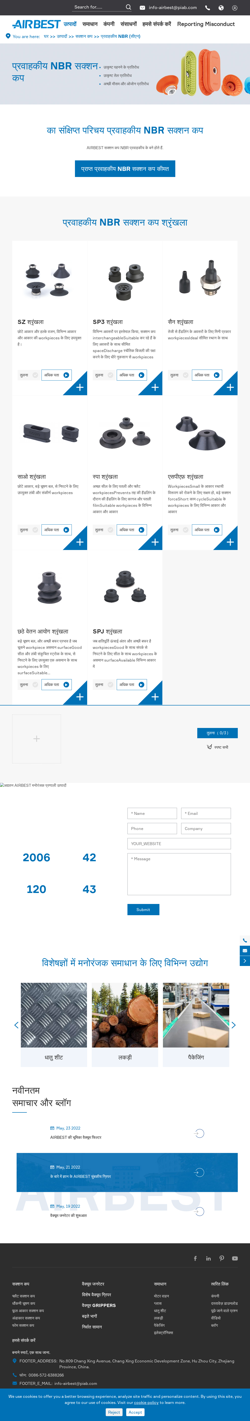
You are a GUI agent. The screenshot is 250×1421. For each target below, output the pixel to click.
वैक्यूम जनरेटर (93, 1283)
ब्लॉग (214, 1325)
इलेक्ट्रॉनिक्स (163, 1332)
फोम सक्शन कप (23, 1325)
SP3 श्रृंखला (108, 321)
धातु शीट (54, 1057)
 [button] (233, 1025)
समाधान (90, 24)
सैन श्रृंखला (180, 321)
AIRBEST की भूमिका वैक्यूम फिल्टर (75, 1137)
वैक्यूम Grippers (99, 1305)
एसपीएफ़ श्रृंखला (185, 476)
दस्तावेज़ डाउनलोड (224, 1303)
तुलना (29, 375)
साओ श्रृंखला (32, 476)
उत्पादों (70, 24)
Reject (114, 1412)
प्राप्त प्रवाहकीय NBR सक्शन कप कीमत (125, 168)
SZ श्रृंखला (30, 321)
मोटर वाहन (161, 1296)
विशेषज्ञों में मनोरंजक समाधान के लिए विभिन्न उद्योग (125, 962)
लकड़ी (125, 1057)
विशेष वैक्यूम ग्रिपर (96, 1294)
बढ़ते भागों (89, 1316)
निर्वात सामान (92, 1326)
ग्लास (158, 1303)
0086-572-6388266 (46, 1375)
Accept (135, 1412)
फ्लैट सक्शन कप (23, 1296)
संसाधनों (129, 24)
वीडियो (216, 1318)
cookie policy (146, 1402)
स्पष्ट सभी (217, 747)
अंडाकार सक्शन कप (26, 1318)
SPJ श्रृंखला (107, 631)
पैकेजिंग (196, 1057)
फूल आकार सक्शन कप (28, 1310)
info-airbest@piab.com (173, 7)
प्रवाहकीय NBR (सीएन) (120, 36)
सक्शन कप (84, 36)
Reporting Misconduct (206, 24)
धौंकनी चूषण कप (23, 1303)
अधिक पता (56, 375)
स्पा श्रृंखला (105, 476)
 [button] (16, 1025)
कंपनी (109, 24)
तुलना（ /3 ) (217, 732)
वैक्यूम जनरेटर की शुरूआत (68, 1215)
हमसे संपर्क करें (157, 24)
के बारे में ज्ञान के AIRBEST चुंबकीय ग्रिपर (80, 1176)
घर (46, 36)
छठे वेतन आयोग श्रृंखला (43, 631)
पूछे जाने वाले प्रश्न (224, 1310)
